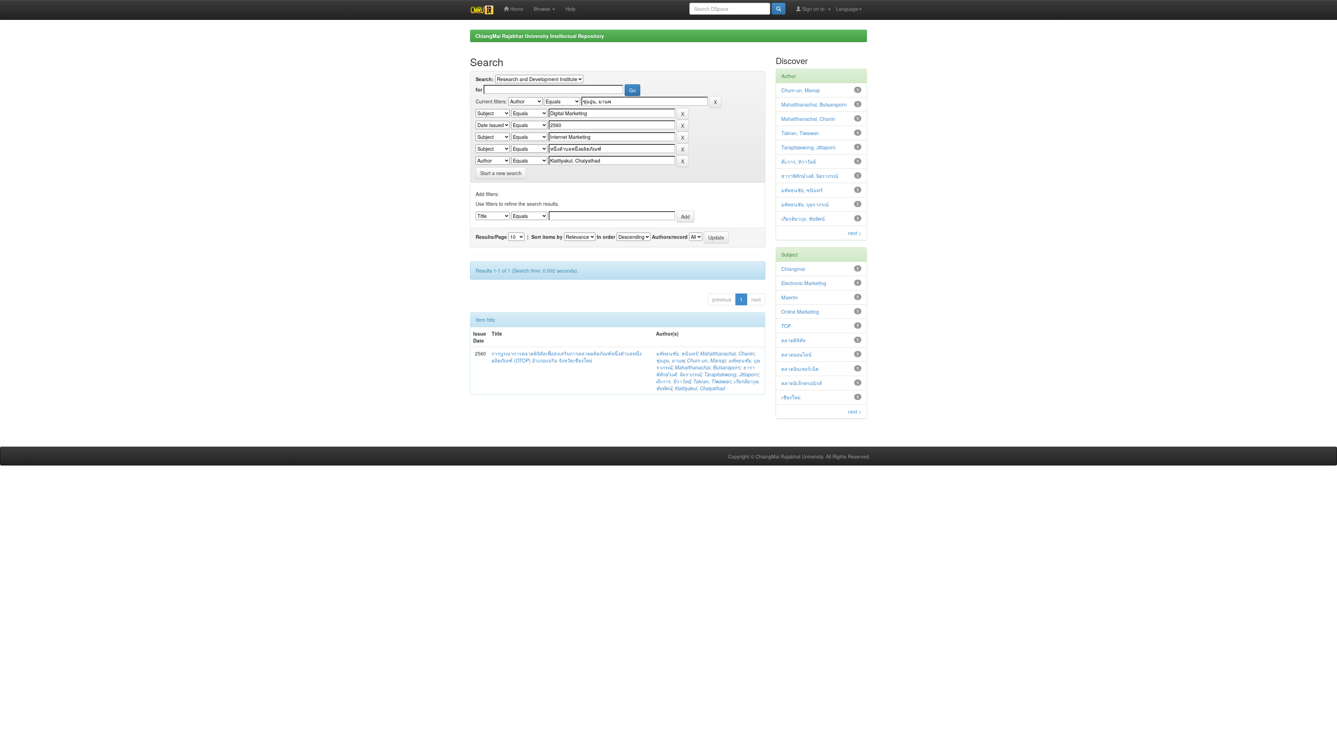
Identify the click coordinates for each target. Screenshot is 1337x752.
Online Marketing (800, 311)
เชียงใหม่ (790, 397)
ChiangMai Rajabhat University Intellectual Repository (539, 35)
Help (570, 8)
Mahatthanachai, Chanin (727, 353)
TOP (786, 325)
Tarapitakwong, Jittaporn (731, 374)
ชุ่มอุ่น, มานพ (670, 360)
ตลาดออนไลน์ (796, 354)
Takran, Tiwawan (712, 381)
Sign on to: (814, 8)
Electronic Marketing (803, 283)
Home (516, 8)
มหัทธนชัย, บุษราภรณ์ (805, 204)
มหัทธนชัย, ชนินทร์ (676, 353)
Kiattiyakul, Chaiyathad (700, 388)
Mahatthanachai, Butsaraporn (707, 367)
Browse (543, 8)
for (479, 89)
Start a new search (501, 173)
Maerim (789, 297)
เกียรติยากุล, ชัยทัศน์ (803, 218)
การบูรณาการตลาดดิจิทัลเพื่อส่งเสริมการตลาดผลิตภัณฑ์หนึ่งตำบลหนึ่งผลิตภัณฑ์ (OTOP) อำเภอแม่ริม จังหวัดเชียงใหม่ (567, 357)
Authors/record (670, 236)
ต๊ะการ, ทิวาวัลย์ (673, 381)
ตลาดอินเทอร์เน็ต (800, 368)
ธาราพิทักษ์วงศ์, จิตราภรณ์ (809, 175)
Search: (485, 79)
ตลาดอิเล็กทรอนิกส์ (801, 382)
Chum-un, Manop (706, 360)
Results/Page (491, 236)
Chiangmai (793, 268)
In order (606, 236)
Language (847, 8)
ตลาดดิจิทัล (793, 340)
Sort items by (547, 236)
